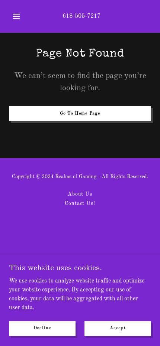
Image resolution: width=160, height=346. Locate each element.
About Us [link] (80, 194)
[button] (16, 16)
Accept (118, 328)
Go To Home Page (80, 113)
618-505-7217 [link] (81, 16)
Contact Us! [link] (80, 203)
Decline (42, 328)
